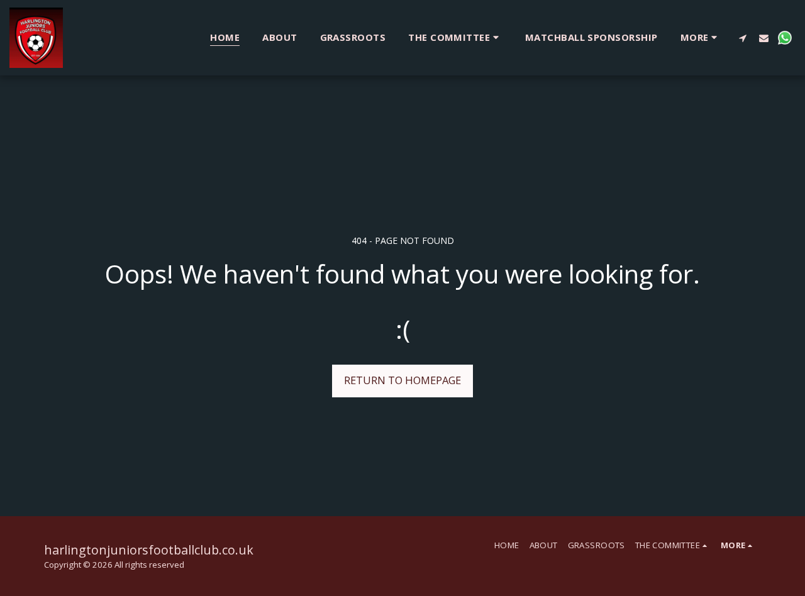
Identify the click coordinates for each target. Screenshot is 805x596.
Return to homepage (402, 380)
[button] (455, 38)
